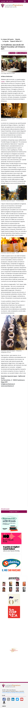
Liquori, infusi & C (16, 41)
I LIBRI (7, 1)
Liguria (17, 39)
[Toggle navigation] (24, 1)
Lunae (2, 81)
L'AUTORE (3, 1)
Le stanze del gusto (7, 39)
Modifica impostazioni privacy (18, 692)
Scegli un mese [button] (14, 511)
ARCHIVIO (11, 1)
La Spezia (6, 41)
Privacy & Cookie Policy (7, 692)
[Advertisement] (14, 23)
